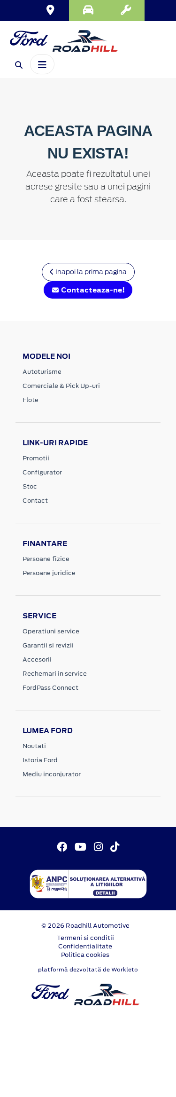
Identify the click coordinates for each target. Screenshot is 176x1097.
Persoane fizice (46, 558)
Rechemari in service (55, 673)
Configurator (42, 472)
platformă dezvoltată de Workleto (88, 969)
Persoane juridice (49, 572)
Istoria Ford (40, 760)
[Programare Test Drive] (88, 10)
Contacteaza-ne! (92, 290)
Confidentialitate (85, 946)
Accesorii (37, 659)
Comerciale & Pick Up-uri (61, 385)
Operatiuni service (51, 631)
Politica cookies (85, 954)
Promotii (36, 458)
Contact (35, 500)
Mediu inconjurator (52, 774)
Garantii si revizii (48, 645)
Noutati (34, 746)
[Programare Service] (126, 10)
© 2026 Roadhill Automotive (85, 925)
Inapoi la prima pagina (90, 272)
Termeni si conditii (85, 937)
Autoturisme (42, 371)
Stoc (30, 486)
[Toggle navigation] (42, 64)
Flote (30, 399)
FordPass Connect (50, 687)
